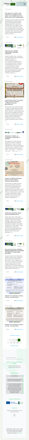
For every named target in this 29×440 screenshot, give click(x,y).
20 (16, 340)
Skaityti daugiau (19, 37)
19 (13, 340)
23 (14, 342)
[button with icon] (14, 415)
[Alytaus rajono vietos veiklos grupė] (10, 4)
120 (17, 342)
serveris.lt (19, 433)
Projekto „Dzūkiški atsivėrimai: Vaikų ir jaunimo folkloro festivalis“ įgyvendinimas (13, 180)
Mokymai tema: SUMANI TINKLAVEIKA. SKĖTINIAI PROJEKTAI (11, 52)
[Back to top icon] (14, 427)
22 (11, 342)
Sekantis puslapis (14, 345)
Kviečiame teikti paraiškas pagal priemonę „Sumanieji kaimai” (14, 380)
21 (18, 340)
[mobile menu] (24, 4)
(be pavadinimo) (14, 376)
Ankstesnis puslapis (15, 335)
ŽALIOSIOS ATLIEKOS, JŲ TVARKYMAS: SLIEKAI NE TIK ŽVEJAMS (12, 137)
